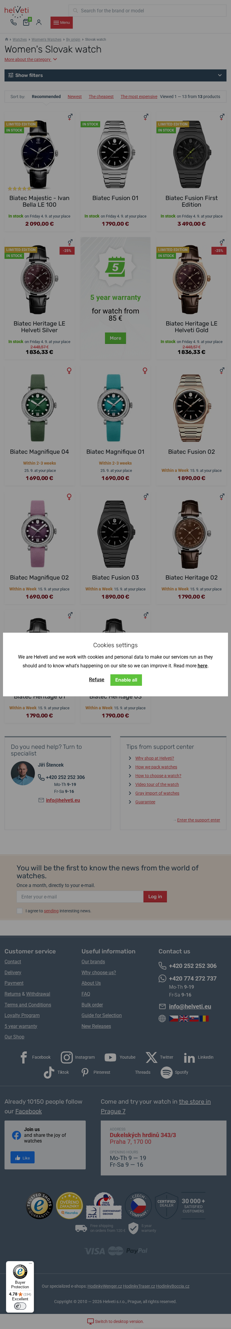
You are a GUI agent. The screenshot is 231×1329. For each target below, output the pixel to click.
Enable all (126, 680)
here (203, 666)
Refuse (96, 679)
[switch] (20, 1306)
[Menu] (30, 1264)
